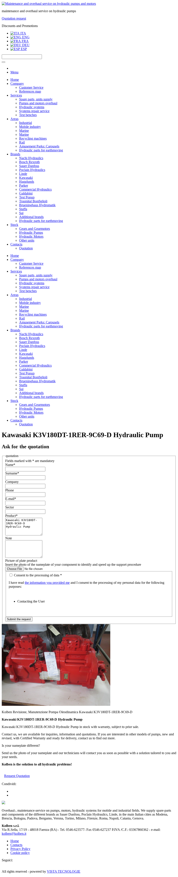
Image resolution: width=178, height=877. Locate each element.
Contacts (16, 244)
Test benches (28, 115)
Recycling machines (33, 138)
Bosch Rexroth (29, 162)
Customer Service (31, 87)
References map (30, 91)
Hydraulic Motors (31, 236)
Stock (14, 225)
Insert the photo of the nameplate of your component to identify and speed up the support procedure (73, 564)
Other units (26, 240)
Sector (9, 507)
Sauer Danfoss (29, 166)
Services (16, 95)
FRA (25, 41)
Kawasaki (26, 177)
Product (11, 516)
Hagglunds (26, 181)
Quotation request (14, 18)
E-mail (10, 499)
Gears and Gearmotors (34, 228)
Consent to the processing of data (37, 575)
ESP (23, 49)
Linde (23, 174)
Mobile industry (30, 127)
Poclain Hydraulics (32, 170)
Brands (15, 154)
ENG (25, 37)
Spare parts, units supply (36, 99)
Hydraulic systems (31, 107)
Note (8, 538)
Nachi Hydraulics (31, 158)
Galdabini (26, 193)
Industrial (25, 123)
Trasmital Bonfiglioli (33, 201)
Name (10, 465)
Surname (12, 473)
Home (14, 79)
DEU (25, 45)
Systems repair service (34, 111)
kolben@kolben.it (14, 833)
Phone (9, 490)
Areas (14, 119)
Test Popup (27, 197)
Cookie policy (20, 853)
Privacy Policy (20, 849)
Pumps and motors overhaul (38, 103)
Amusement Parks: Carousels (39, 146)
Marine (24, 130)
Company (17, 83)
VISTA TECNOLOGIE (63, 871)
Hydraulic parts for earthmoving (41, 150)
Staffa (23, 209)
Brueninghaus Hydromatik (37, 205)
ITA (23, 33)
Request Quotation (17, 776)
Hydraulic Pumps (31, 232)
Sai (21, 213)
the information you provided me (47, 582)
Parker (23, 185)
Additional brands (31, 217)
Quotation (26, 248)
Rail (22, 142)
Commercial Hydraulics (35, 189)
